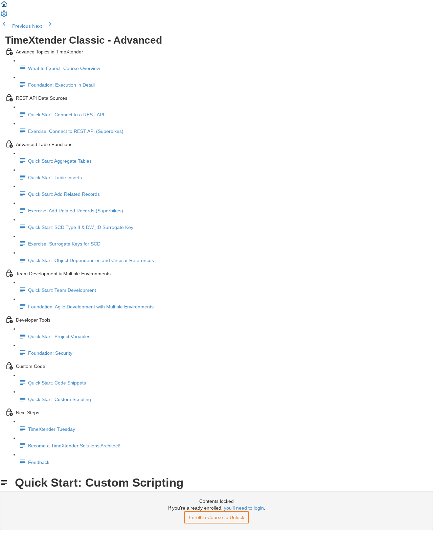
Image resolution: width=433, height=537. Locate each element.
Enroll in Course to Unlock (216, 517)
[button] (4, 6)
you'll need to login (244, 508)
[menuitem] (4, 16)
